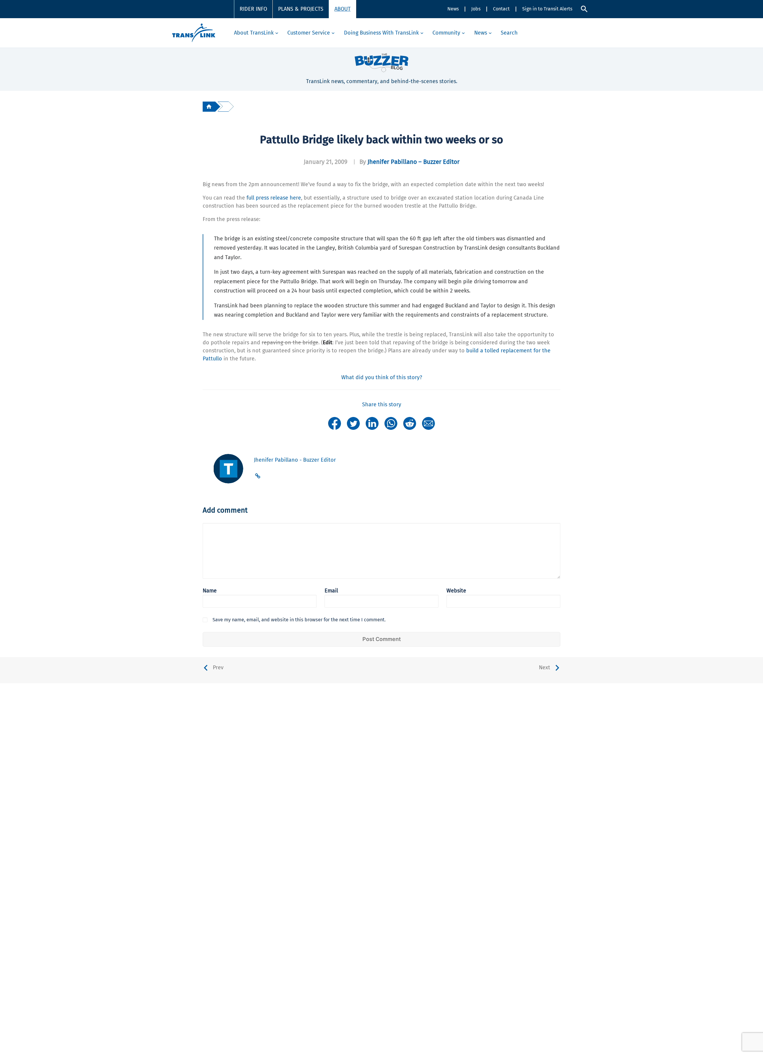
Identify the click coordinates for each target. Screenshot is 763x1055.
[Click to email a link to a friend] (428, 423)
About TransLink (254, 32)
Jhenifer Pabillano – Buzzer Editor (413, 161)
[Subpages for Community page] (463, 33)
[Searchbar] (584, 9)
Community (446, 32)
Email (331, 590)
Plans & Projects (300, 9)
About (342, 9)
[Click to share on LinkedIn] (372, 423)
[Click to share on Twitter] (353, 423)
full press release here (273, 197)
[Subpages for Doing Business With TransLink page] (422, 33)
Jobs (475, 9)
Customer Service (308, 32)
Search (509, 32)
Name (210, 590)
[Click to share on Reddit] (409, 423)
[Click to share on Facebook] (334, 423)
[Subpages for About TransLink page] (276, 33)
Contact (501, 9)
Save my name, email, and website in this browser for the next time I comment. (299, 620)
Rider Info (253, 9)
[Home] (209, 106)
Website (456, 590)
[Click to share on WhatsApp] (390, 423)
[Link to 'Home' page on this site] (193, 33)
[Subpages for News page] (490, 33)
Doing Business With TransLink (381, 32)
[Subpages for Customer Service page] (333, 33)
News (453, 9)
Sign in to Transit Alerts (547, 9)
